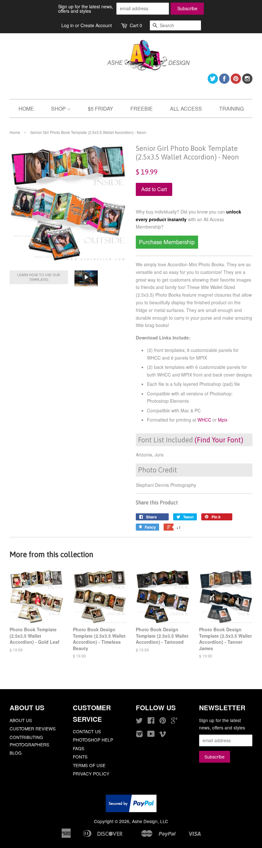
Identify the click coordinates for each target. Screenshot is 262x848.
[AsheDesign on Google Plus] (174, 721)
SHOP (59, 108)
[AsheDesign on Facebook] (224, 81)
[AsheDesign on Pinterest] (236, 81)
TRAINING (231, 108)
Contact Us (87, 731)
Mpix (222, 419)
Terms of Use (89, 765)
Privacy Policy (91, 773)
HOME (26, 108)
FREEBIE (141, 108)
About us (21, 720)
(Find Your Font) (219, 440)
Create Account (96, 25)
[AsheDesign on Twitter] (213, 81)
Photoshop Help (93, 739)
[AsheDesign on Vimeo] (162, 735)
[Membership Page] (167, 247)
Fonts (80, 756)
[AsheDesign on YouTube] (151, 735)
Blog (16, 753)
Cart (136, 25)
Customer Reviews (33, 728)
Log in (67, 25)
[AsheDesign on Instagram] (247, 81)
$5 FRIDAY (100, 108)
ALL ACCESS (186, 108)
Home (15, 132)
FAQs (78, 748)
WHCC (204, 419)
